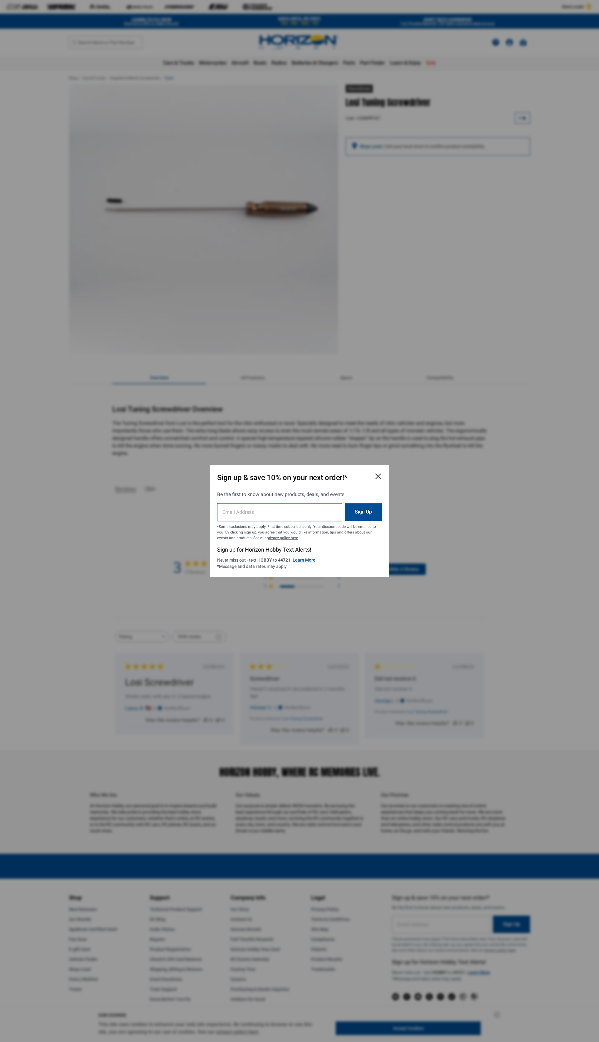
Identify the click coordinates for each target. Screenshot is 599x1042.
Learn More (304, 560)
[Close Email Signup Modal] (378, 476)
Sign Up (363, 512)
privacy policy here (282, 538)
